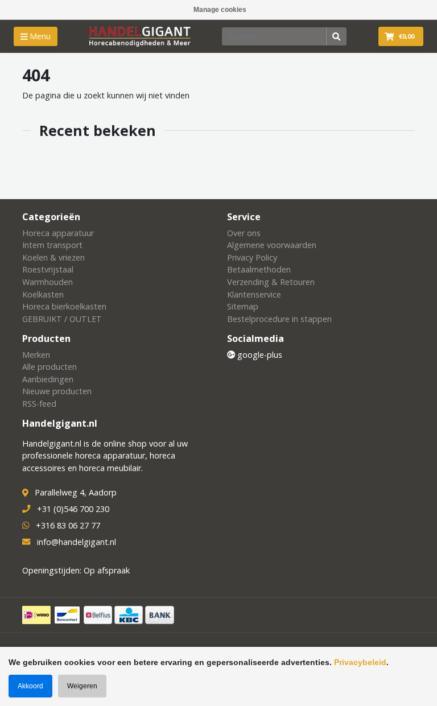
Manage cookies (219, 10)
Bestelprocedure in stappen (279, 318)
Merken (36, 354)
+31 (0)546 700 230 (73, 508)
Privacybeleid (360, 662)
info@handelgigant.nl (76, 541)
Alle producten (49, 366)
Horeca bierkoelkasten (64, 306)
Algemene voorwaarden (271, 245)
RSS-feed (39, 403)
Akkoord (30, 686)
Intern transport (52, 245)
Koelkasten (43, 294)
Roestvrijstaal (47, 269)
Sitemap (242, 306)
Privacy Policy (252, 257)
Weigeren (82, 686)
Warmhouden (47, 281)
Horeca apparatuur (58, 233)
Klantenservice (254, 294)
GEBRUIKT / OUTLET (62, 318)
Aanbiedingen (47, 379)
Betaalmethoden (259, 269)
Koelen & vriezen (53, 257)
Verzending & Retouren (271, 281)
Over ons (244, 233)
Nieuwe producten (57, 391)
